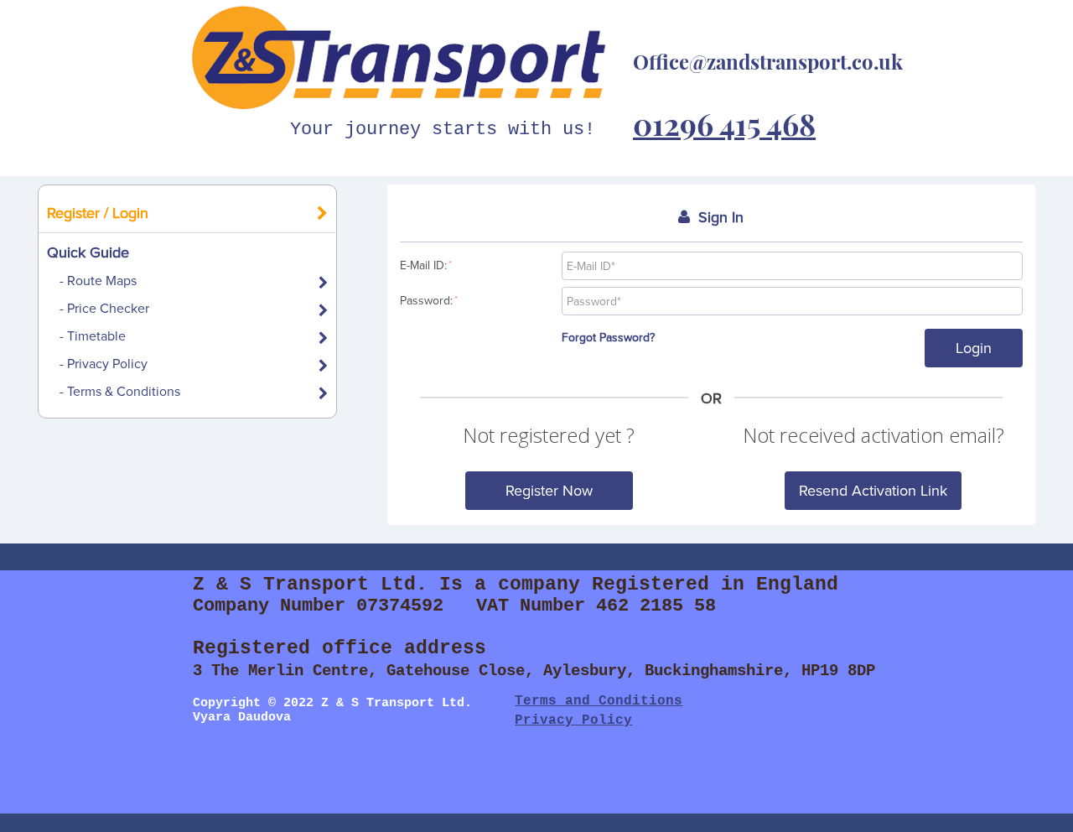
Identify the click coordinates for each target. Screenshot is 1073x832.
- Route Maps (98, 280)
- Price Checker (104, 308)
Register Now (549, 490)
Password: (429, 300)
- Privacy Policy (104, 363)
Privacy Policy (573, 720)
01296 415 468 (724, 123)
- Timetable (93, 335)
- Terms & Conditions (120, 391)
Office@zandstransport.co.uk (768, 61)
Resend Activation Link (873, 490)
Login (973, 347)
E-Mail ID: (426, 265)
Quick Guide (88, 252)
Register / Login (97, 212)
